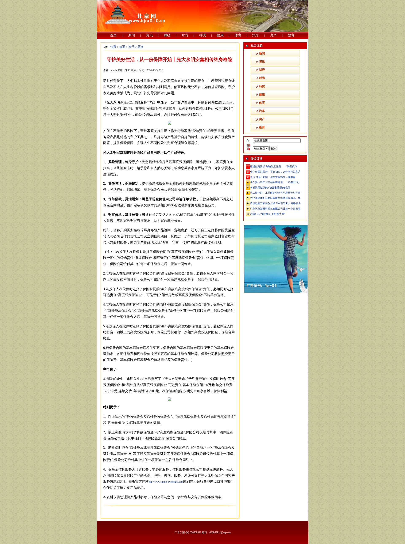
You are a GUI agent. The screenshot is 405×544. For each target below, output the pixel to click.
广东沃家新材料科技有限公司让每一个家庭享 (275, 208)
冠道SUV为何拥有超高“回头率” (267, 213)
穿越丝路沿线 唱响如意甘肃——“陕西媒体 (273, 166)
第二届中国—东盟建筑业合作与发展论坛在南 (275, 192)
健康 (220, 35)
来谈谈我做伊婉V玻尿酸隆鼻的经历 (270, 187)
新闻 (131, 35)
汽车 (255, 35)
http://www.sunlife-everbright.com (166, 481)
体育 (238, 35)
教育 (291, 35)
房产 (273, 35)
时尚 (184, 35)
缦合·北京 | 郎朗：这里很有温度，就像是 (273, 176)
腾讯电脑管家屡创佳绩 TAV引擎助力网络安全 (275, 203)
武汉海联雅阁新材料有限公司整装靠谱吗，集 (275, 198)
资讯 (149, 35)
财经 (167, 35)
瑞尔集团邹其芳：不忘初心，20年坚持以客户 (275, 171)
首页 (113, 35)
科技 (202, 35)
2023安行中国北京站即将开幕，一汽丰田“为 (274, 182)
